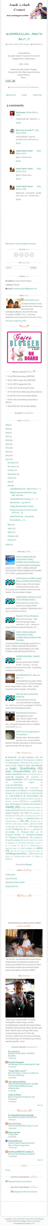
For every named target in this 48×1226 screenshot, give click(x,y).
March (10, 532)
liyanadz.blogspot (16, 1062)
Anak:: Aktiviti (17, 765)
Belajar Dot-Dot (12, 886)
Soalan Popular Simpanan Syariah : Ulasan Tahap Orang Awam (21, 1144)
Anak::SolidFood (15, 796)
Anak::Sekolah (37, 793)
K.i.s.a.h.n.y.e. (14, 1051)
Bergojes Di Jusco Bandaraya (27, 616)
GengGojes (36, 813)
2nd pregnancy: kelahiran (33, 760)
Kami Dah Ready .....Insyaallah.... (22, 516)
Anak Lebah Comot (16, 44)
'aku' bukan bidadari (17, 1081)
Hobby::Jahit (20, 816)
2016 (7, 440)
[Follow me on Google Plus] (21, 254)
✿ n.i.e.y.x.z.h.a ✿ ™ (25, 130)
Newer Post (11, 95)
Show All (39, 1105)
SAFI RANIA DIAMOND (26, 843)
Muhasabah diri (13, 826)
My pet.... (24, 826)
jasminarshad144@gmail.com (25, 288)
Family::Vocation (12, 813)
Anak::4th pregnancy (15, 777)
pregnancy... (35, 87)
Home (24, 95)
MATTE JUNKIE (37, 824)
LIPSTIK (8, 824)
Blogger (28, 864)
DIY (21, 801)
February (11, 536)
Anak (7, 765)
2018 (7, 432)
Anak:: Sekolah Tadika (32, 774)
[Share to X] (11, 81)
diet (16, 801)
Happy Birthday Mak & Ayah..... (22, 506)
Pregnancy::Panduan (34, 834)
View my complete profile (16, 320)
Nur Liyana (20, 112)
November (12, 466)
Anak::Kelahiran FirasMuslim (16, 790)
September (12, 474)
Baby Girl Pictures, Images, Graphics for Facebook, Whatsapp (23, 1074)
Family (10, 807)
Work (7, 859)
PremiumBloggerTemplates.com (24, 1223)
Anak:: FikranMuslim (34, 765)
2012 (7, 455)
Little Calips (17, 824)
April (10, 528)
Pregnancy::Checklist (13, 835)
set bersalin (13, 845)
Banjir (7, 799)
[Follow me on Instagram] (26, 254)
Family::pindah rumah (33, 810)
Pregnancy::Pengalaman (18, 837)
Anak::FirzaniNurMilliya (14, 785)
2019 (7, 429)
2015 (7, 444)
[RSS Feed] (32, 254)
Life (22, 820)
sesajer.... (39, 843)
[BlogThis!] (9, 81)
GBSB (26, 813)
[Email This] (6, 81)
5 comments (37, 44)
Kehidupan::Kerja (33, 818)
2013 (7, 451)
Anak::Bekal (35, 777)
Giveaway (9, 816)
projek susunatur (14, 840)
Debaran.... (9, 801)
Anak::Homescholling (14, 787)
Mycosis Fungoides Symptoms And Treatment (21, 1098)
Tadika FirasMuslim (26, 848)
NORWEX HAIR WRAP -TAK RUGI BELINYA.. (21, 1054)
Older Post (37, 95)
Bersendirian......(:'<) (17, 520)
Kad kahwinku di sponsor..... (27, 712)
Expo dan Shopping (13, 804)
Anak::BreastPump (35, 780)
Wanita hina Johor (33, 851)
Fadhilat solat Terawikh (31, 804)
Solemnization (35, 845)
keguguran (19, 818)
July (9, 481)
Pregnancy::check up (29, 832)
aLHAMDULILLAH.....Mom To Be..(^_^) (25, 489)
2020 (7, 425)
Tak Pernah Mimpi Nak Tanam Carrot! (23, 1126)
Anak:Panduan (32, 796)
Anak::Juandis (34, 788)
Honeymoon (30, 816)
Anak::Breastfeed (14, 779)
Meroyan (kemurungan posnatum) (21, 1154)
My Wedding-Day (16, 829)
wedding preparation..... (17, 853)
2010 (7, 544)
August (10, 478)
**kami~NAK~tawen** (17, 1071)
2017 (7, 436)
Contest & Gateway (34, 799)
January (11, 540)
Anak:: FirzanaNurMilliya (18, 771)
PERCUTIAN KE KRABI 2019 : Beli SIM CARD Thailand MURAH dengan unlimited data (23, 1086)
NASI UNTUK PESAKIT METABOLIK (22, 1117)
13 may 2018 (13, 1134)
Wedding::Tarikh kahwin (22, 856)
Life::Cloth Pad (35, 821)
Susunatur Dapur (11, 848)
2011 (7, 459)
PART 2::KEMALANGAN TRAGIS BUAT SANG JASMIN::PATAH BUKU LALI (27, 559)
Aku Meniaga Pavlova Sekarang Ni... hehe (24, 1064)
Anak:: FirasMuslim (22, 768)
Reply (18, 122)
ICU (39, 816)
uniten (39, 848)
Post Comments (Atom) (26, 243)
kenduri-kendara (11, 821)
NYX (28, 829)
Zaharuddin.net (15, 1141)
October (11, 470)
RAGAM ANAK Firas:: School (33, 840)
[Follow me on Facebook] (16, 254)
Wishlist (37, 856)
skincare (23, 845)
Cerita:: (14, 799)
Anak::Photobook (21, 793)
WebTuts (17, 1221)
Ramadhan (11, 843)
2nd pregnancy (28, 757)
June (9, 485)
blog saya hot (14, 1132)
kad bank (9, 818)
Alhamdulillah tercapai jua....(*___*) (24, 499)
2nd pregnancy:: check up (17, 763)
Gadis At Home (14, 1094)
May (9, 524)
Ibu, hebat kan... (15, 1123)
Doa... (28, 801)
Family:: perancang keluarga (30, 807)
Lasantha (37, 1221)
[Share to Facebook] (14, 81)
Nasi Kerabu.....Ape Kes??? (20, 502)
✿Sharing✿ (11, 757)
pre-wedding (10, 832)
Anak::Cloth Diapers (24, 782)
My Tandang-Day (36, 826)
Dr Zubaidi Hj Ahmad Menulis (21, 1115)
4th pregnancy (35, 763)
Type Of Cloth (11, 878)
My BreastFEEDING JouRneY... (21, 1151)
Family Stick (10, 874)
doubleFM (36, 801)
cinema (22, 799)
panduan (36, 829)
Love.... (27, 823)
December (12, 462)
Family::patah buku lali (14, 810)
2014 (7, 448)
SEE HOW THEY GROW (15, 882)
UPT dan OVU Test (17, 851)
